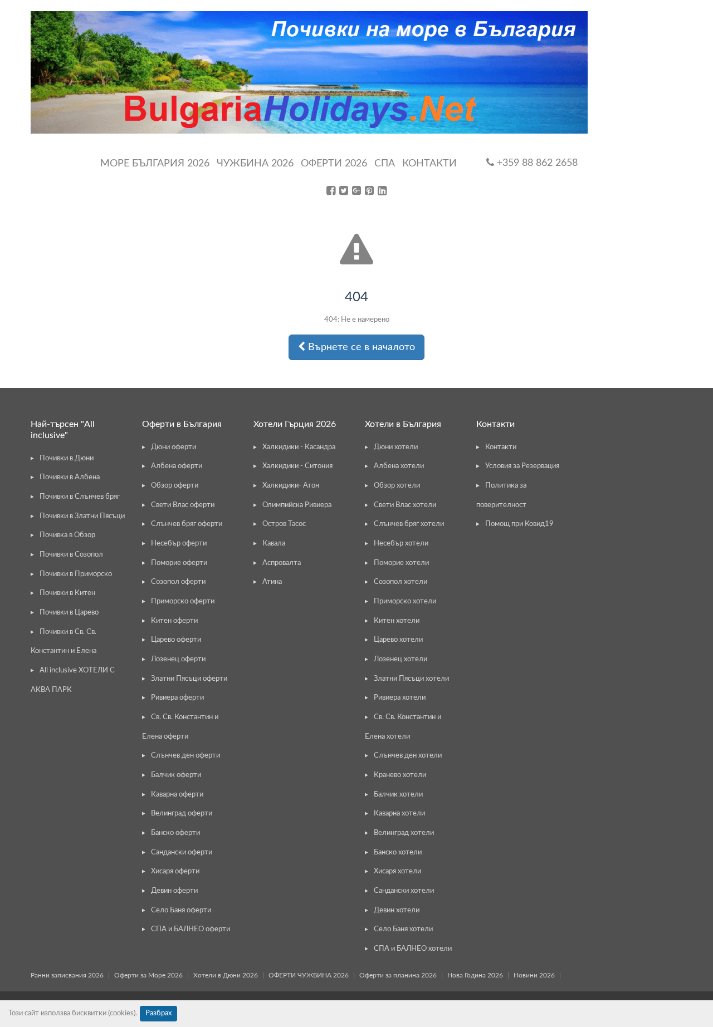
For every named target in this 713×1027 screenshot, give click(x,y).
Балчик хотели (398, 794)
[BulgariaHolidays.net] (309, 72)
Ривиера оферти (177, 697)
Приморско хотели (405, 601)
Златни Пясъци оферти (189, 678)
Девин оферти (174, 891)
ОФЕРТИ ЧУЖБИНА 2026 (308, 975)
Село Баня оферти (181, 910)
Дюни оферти (173, 447)
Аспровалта (281, 563)
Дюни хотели (396, 447)
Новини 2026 (534, 975)
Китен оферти (174, 621)
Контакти (429, 164)
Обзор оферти (174, 485)
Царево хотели (398, 639)
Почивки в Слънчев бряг (80, 496)
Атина (272, 582)
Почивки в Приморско (76, 574)
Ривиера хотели (400, 697)
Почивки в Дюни (67, 458)
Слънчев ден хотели (408, 755)
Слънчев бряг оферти (186, 524)
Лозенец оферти (178, 659)
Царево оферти (176, 639)
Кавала (273, 543)
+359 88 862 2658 (536, 163)
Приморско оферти (182, 601)
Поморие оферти (179, 563)
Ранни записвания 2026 (67, 975)
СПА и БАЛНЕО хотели (413, 948)
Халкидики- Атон (290, 485)
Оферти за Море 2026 (148, 975)
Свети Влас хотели (405, 505)
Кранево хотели (400, 775)
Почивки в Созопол (71, 554)
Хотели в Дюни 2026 (225, 975)
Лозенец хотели (400, 659)
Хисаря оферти (175, 871)
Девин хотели (396, 910)
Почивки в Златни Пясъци (82, 516)
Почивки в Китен (67, 593)
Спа (384, 164)
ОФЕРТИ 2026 (334, 164)
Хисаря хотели (397, 871)
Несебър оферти (179, 543)
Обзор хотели (397, 485)
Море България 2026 (154, 164)
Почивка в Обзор (67, 535)
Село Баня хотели (403, 929)
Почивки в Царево (69, 612)
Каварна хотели (399, 813)
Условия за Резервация (522, 466)
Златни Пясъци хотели (411, 678)
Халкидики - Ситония (297, 466)
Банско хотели (398, 852)
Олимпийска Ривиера (296, 505)
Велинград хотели (404, 833)
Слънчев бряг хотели (409, 524)
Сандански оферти (181, 852)
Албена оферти (176, 466)
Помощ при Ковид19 (519, 524)
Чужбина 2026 (255, 164)
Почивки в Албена (70, 477)
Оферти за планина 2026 (398, 975)
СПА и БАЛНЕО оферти (190, 929)
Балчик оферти (176, 775)
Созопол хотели (400, 582)
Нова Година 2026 (475, 975)
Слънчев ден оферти (185, 755)
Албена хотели (399, 466)
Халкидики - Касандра (298, 447)
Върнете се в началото (360, 347)
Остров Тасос (284, 524)
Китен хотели (396, 621)
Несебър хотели (401, 543)
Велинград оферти (181, 813)
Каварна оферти (177, 794)
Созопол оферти (178, 582)
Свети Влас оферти (182, 505)
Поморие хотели (401, 563)
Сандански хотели (404, 891)
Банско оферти (175, 833)
